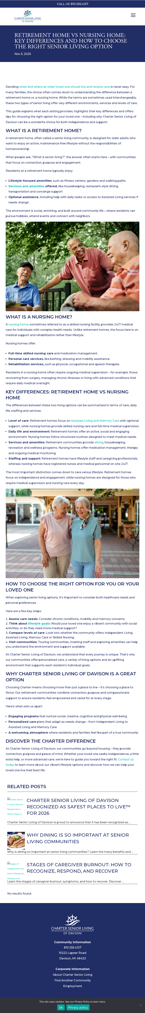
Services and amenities (26, 186)
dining (98, 442)
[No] (140, 1005)
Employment (72, 986)
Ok (61, 1007)
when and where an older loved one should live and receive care (64, 86)
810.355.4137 (72, 947)
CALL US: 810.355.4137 (72, 4)
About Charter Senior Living (72, 974)
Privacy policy (78, 1007)
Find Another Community (72, 980)
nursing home (18, 324)
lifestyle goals (39, 623)
